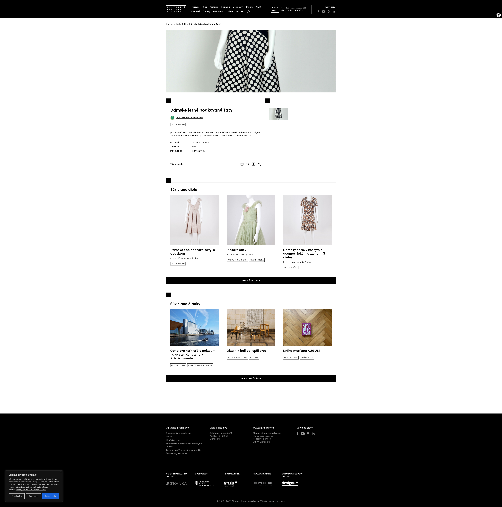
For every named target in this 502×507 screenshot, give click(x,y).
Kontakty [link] (330, 7)
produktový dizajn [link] (237, 260)
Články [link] (206, 11)
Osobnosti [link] (218, 11)
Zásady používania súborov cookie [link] (31, 490)
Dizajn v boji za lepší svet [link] (246, 351)
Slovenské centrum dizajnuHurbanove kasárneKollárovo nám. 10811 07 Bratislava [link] (267, 437)
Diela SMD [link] (181, 24)
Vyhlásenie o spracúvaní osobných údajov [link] (184, 445)
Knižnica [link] (225, 7)
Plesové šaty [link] (236, 250)
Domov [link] (169, 24)
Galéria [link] (214, 7)
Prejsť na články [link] (251, 378)
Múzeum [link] (194, 7)
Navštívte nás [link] (173, 440)
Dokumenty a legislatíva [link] (178, 433)
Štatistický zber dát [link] (176, 453)
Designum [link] (238, 7)
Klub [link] (204, 7)
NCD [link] (258, 7)
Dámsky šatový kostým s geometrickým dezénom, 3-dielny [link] (304, 253)
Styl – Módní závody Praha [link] (189, 118)
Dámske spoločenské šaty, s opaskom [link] (192, 252)
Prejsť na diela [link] (251, 280)
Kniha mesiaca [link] (291, 357)
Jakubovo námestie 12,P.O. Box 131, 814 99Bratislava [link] (221, 436)
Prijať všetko (50, 496)
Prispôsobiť (17, 496)
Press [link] (169, 436)
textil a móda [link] (178, 124)
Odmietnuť (33, 496)
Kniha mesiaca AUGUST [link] (302, 351)
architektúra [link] (178, 365)
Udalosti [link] (195, 11)
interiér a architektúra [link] (200, 365)
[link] (498, 15)
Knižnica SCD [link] (307, 357)
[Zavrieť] (61, 471)
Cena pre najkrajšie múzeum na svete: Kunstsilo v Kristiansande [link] (192, 354)
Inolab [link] (249, 7)
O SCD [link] (239, 11)
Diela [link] (230, 11)
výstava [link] (254, 357)
